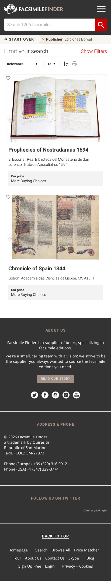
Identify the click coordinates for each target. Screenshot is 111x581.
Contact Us (55, 558)
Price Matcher (86, 550)
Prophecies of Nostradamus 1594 (48, 149)
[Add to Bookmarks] (8, 79)
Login (50, 566)
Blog (90, 558)
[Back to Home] (33, 9)
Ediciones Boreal (69, 39)
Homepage (18, 550)
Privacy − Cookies (77, 566)
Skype (73, 558)
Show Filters (94, 51)
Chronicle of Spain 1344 (36, 268)
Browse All (60, 550)
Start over (21, 39)
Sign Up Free (29, 566)
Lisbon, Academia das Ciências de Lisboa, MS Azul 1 (51, 278)
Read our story (55, 379)
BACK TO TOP (55, 536)
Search (41, 550)
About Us (33, 558)
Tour (17, 558)
